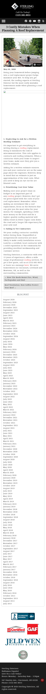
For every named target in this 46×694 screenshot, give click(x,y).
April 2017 (8, 562)
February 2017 (10, 567)
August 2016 (9, 583)
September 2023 (10, 362)
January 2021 (9, 446)
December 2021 (10, 417)
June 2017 (7, 556)
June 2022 (7, 402)
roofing (23, 148)
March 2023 (8, 378)
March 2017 (8, 564)
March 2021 (8, 441)
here (27, 265)
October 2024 (9, 334)
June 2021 (7, 433)
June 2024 (7, 344)
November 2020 (10, 451)
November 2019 (10, 483)
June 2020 (7, 465)
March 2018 (8, 533)
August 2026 (9, 299)
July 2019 (7, 491)
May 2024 (7, 347)
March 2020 (8, 472)
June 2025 (7, 315)
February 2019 (10, 504)
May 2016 (7, 590)
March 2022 (8, 410)
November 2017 (10, 543)
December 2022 (10, 386)
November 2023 (10, 357)
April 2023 (8, 376)
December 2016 (10, 572)
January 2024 (9, 352)
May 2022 (7, 404)
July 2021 (7, 431)
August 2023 (9, 365)
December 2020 (10, 449)
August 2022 (9, 396)
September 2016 (10, 580)
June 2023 (7, 370)
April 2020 (8, 470)
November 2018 (10, 512)
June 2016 (7, 588)
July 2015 (7, 603)
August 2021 (9, 428)
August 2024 (9, 339)
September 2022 (10, 394)
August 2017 (9, 551)
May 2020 (7, 467)
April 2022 (8, 407)
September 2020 (10, 457)
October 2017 (9, 546)
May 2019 (7, 496)
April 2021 (8, 438)
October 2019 (9, 486)
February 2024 (10, 349)
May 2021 (7, 436)
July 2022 (7, 399)
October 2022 (9, 391)
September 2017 (10, 548)
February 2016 (10, 593)
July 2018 (7, 522)
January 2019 (9, 506)
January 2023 (9, 383)
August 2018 (9, 520)
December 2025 (10, 307)
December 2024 (10, 328)
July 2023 (7, 368)
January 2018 (9, 538)
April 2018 (8, 530)
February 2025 (10, 323)
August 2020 (9, 459)
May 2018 (7, 527)
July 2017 (7, 554)
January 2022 (9, 415)
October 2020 (9, 454)
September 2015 (10, 598)
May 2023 (7, 373)
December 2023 (10, 355)
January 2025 (9, 326)
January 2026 (9, 305)
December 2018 (10, 509)
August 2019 (9, 488)
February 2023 (10, 381)
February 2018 (10, 535)
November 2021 (10, 420)
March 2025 (8, 320)
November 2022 (10, 389)
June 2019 (7, 493)
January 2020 (9, 478)
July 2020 (7, 462)
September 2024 (10, 336)
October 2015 (9, 596)
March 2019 (8, 501)
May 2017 (7, 559)
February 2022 (10, 412)
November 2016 (10, 575)
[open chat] (41, 681)
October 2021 (9, 423)
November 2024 (10, 331)
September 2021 (10, 425)
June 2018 (7, 525)
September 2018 (10, 517)
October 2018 (9, 514)
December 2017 (10, 541)
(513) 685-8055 (23, 15)
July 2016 (7, 585)
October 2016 (9, 577)
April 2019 (8, 499)
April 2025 (8, 318)
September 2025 (10, 310)
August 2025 (9, 313)
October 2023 (9, 360)
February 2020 (10, 475)
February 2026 (10, 302)
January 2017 (9, 569)
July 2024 (7, 341)
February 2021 (10, 444)
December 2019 (10, 480)
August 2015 (9, 601)
